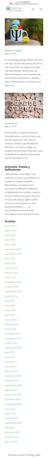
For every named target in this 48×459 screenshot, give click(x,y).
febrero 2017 (11, 371)
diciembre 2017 (12, 333)
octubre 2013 (11, 418)
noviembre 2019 (13, 249)
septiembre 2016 (13, 385)
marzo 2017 (11, 366)
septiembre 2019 (13, 253)
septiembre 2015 (13, 394)
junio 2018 (10, 305)
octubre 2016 (11, 380)
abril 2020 (10, 239)
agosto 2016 (11, 390)
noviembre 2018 (13, 282)
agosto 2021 (11, 230)
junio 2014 (10, 408)
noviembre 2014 (13, 404)
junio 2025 (10, 225)
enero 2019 (10, 277)
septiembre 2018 (13, 291)
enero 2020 (10, 244)
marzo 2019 (11, 268)
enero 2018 (10, 329)
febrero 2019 (11, 272)
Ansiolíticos (11, 123)
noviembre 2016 (13, 375)
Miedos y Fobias (13, 50)
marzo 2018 (11, 319)
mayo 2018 (10, 310)
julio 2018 (9, 300)
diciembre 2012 (12, 432)
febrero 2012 (11, 441)
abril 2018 (10, 315)
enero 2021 (10, 235)
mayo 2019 (10, 263)
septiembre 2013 (13, 422)
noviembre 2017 (13, 338)
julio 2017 (9, 352)
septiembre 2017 (13, 347)
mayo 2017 (10, 361)
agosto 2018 (11, 296)
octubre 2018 (11, 286)
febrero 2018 (11, 324)
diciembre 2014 (12, 399)
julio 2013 (9, 427)
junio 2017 (10, 357)
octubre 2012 (11, 437)
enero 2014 (10, 413)
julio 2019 (9, 258)
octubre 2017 (11, 343)
